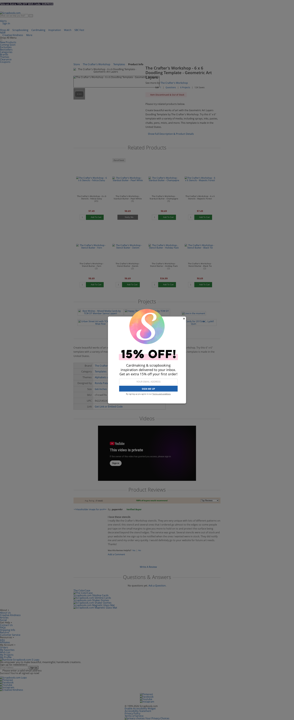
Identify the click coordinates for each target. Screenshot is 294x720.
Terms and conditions (161, 394)
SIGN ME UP (148, 388)
